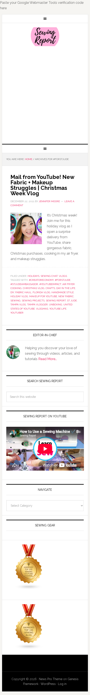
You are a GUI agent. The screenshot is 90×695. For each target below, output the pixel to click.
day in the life (65, 288)
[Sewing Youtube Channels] (28, 588)
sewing (15, 300)
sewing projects (33, 300)
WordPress (48, 684)
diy (12, 292)
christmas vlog (33, 288)
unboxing (55, 304)
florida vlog (41, 292)
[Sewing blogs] (28, 647)
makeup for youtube (43, 296)
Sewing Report (45, 36)
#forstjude (62, 280)
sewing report (56, 300)
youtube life (57, 308)
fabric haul (23, 292)
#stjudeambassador (24, 284)
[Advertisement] (45, 94)
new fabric (66, 296)
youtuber (16, 312)
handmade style (62, 292)
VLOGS (63, 276)
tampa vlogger (37, 304)
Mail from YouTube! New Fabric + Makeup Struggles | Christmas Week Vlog (42, 185)
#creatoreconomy (41, 280)
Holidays (33, 276)
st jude (72, 300)
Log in (62, 684)
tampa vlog (18, 304)
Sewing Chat (49, 276)
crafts (50, 288)
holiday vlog (19, 296)
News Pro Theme (50, 679)
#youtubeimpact (50, 284)
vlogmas (42, 308)
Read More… (47, 359)
